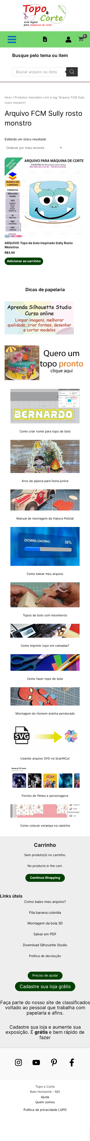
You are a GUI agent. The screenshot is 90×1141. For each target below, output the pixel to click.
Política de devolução (45, 956)
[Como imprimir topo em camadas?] (45, 631)
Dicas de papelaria (45, 289)
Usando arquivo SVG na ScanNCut (45, 758)
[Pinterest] (54, 1062)
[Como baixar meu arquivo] (45, 546)
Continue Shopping (45, 877)
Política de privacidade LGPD (45, 1110)
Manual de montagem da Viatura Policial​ (45, 518)
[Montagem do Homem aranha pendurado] (45, 696)
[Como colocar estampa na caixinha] (45, 811)
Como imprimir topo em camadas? (45, 645)
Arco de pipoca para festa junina (45, 481)
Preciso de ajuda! (45, 975)
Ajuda (45, 1097)
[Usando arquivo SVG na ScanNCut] (45, 736)
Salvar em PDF (45, 934)
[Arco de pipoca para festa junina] (45, 456)
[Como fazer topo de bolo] (45, 662)
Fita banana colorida (45, 913)
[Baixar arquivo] (45, 39)
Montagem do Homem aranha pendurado (45, 713)
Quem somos (45, 1102)
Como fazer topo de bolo (45, 679)
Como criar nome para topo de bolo (45, 431)
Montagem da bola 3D (45, 923)
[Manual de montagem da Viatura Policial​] (45, 500)
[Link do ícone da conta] (68, 39)
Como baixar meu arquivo (45, 574)
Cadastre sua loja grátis (45, 986)
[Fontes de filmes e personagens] (45, 777)
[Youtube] (36, 1062)
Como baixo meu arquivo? (45, 902)
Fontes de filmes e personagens (45, 795)
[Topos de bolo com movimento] (45, 595)
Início (8, 97)
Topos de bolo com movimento (45, 615)
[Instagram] (18, 1062)
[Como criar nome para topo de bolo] (45, 406)
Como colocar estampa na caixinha (45, 825)
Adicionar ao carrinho (24, 261)
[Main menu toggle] (12, 39)
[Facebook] (72, 1062)
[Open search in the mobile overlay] (45, 71)
